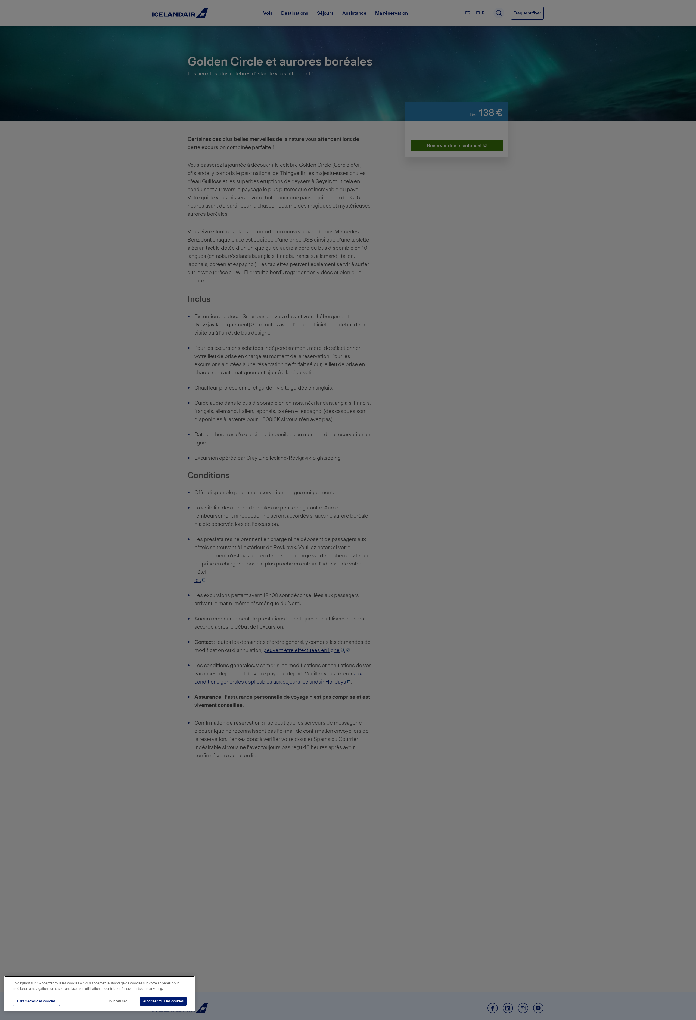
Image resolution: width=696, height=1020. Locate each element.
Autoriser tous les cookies (163, 1001)
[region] (99, 993)
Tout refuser (117, 1001)
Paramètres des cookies (36, 1001)
